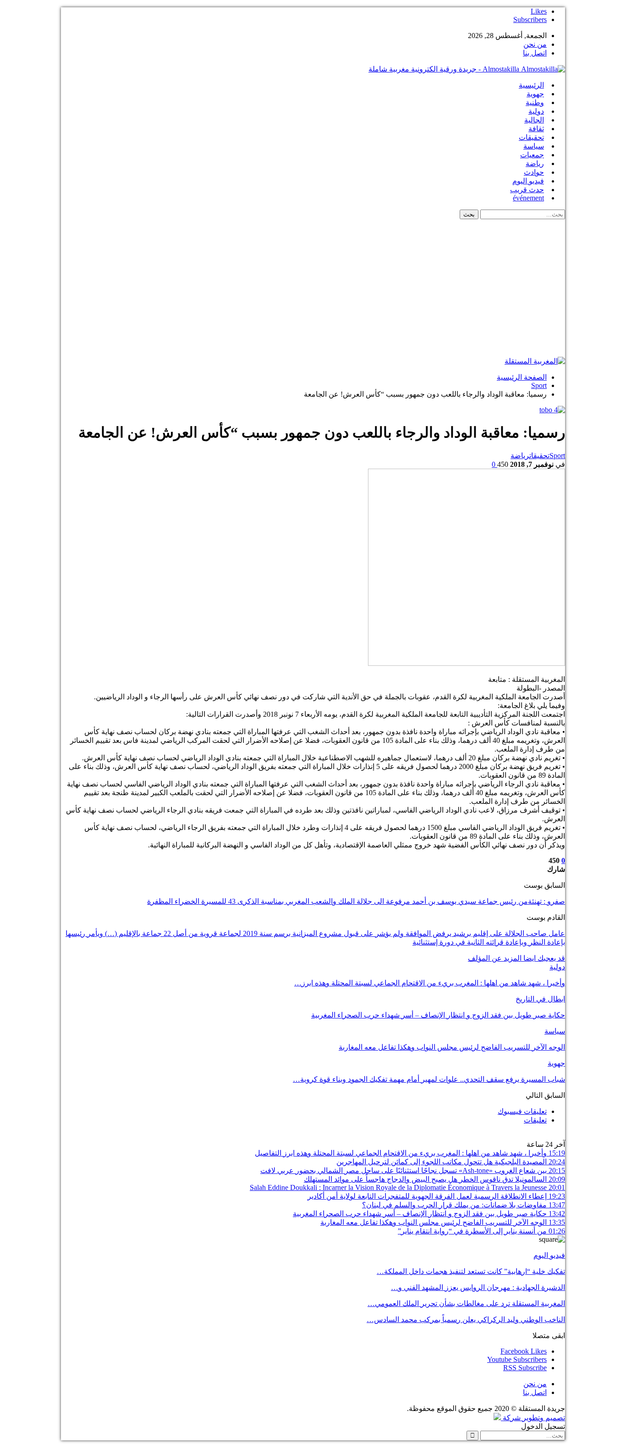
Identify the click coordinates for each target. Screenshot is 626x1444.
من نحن (535, 44)
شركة (511, 1418)
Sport (557, 455)
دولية (536, 111)
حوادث (534, 172)
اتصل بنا (535, 53)
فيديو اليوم (528, 181)
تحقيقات (531, 137)
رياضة (535, 163)
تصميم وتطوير (543, 1418)
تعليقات (535, 1120)
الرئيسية (531, 85)
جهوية (535, 94)
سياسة (533, 146)
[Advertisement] (313, 288)
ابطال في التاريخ (540, 999)
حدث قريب (527, 190)
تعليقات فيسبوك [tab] (522, 1111)
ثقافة (536, 129)
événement (528, 198)
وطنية (535, 102)
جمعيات (532, 155)
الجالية (534, 120)
